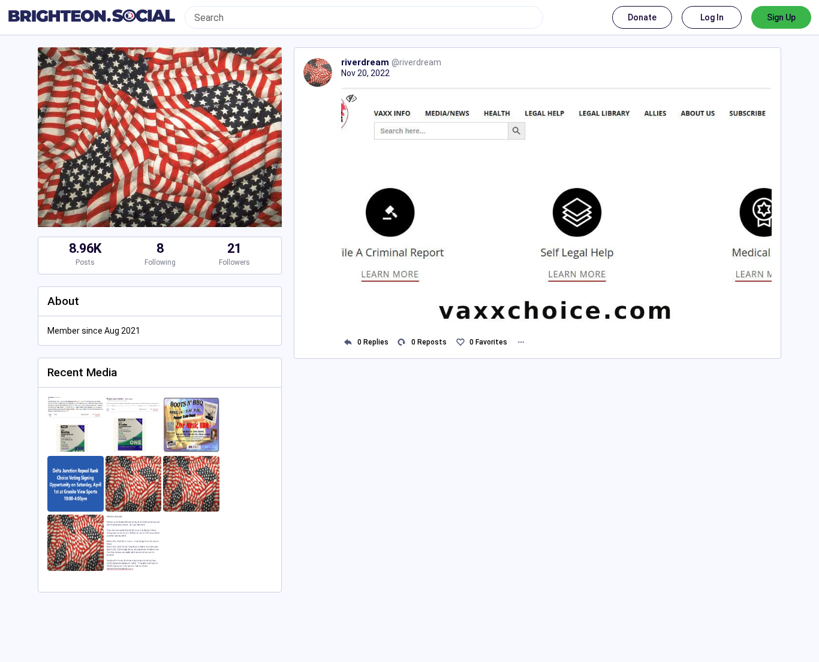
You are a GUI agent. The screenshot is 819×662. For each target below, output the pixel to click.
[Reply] (348, 342)
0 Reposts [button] (429, 342)
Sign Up (781, 17)
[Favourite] (460, 342)
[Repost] (402, 342)
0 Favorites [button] (488, 342)
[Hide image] (352, 98)
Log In (712, 17)
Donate (642, 17)
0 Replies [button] (373, 342)
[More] (521, 342)
